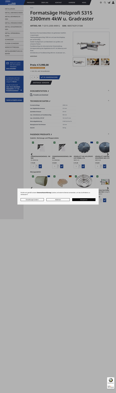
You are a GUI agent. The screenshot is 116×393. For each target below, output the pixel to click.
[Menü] (113, 378)
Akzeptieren (83, 200)
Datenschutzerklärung (44, 192)
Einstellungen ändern (32, 200)
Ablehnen (58, 200)
